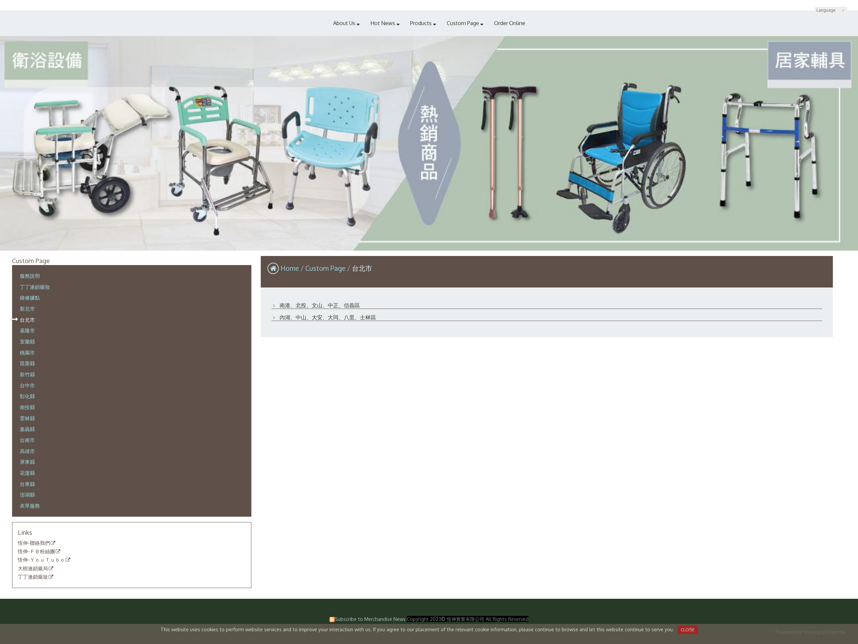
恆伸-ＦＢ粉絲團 (36, 552)
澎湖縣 (27, 494)
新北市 (27, 308)
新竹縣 (27, 374)
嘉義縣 (27, 429)
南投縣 (27, 407)
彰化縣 (27, 396)
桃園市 (27, 352)
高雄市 (27, 451)
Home (290, 268)
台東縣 (27, 483)
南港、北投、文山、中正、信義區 (319, 305)
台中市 (27, 385)
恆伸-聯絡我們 (34, 543)
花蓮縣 (27, 472)
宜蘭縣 (27, 341)
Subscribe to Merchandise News (370, 619)
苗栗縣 (27, 363)
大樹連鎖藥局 (33, 569)
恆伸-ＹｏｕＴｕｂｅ (41, 560)
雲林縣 (27, 418)
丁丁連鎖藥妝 (35, 286)
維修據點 (30, 297)
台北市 (27, 319)
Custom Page (326, 268)
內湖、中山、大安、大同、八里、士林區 (327, 317)
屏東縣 (27, 461)
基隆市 (27, 330)
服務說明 (30, 275)
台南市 (27, 440)
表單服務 (30, 505)
